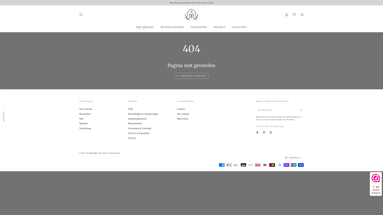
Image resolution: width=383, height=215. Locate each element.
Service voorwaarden (139, 133)
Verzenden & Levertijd (139, 128)
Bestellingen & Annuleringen (143, 113)
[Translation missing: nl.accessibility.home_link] (191, 14)
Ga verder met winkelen (191, 76)
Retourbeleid (135, 123)
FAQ (130, 109)
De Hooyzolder (92, 153)
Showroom (182, 118)
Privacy (132, 138)
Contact (181, 109)
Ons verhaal (183, 113)
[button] (81, 14)
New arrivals (85, 109)
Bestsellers (85, 113)
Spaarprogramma (137, 118)
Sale (81, 118)
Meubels (83, 123)
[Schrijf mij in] (302, 110)
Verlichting (85, 128)
